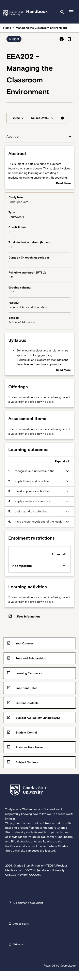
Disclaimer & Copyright (28, 902)
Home (7, 27)
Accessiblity (21, 923)
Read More (63, 184)
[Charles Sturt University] (13, 14)
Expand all (62, 461)
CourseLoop (68, 965)
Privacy (18, 944)
